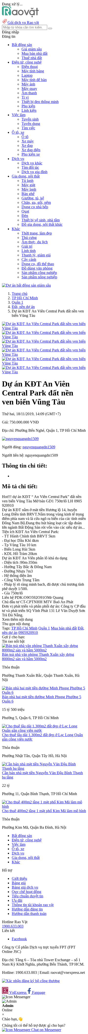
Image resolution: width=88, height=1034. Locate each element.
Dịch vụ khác (32, 163)
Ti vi (25, 97)
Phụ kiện (28, 106)
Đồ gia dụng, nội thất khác (42, 224)
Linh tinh (29, 251)
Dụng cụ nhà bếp (35, 207)
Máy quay (29, 88)
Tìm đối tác (30, 167)
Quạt (25, 211)
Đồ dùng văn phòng (37, 268)
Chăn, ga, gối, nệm (36, 202)
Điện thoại (30, 67)
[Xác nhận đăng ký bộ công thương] (31, 981)
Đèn (25, 216)
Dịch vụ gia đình (34, 172)
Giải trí (27, 246)
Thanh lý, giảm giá (36, 255)
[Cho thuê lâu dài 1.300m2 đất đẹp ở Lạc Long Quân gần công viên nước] (44, 730)
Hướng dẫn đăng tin (27, 909)
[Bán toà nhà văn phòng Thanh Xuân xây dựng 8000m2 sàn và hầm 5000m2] (44, 650)
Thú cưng (29, 237)
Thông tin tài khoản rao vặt (33, 905)
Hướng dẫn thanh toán (29, 914)
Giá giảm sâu (32, 49)
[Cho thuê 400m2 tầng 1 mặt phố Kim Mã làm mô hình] (44, 806)
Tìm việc (28, 128)
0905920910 (28, 632)
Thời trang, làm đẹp (37, 233)
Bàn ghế (28, 194)
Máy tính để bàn (34, 80)
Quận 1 (17, 302)
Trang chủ (19, 293)
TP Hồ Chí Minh (25, 298)
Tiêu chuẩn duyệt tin (27, 896)
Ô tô (25, 137)
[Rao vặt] (20, 16)
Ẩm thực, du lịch (35, 242)
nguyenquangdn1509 (38, 447)
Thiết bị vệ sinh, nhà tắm (41, 220)
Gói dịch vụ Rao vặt (23, 22)
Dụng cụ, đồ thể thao (38, 264)
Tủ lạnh (27, 181)
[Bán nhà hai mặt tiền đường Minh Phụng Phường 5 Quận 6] (44, 692)
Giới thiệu (19, 878)
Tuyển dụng (31, 124)
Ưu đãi (17, 900)
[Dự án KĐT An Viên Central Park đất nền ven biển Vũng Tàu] (44, 328)
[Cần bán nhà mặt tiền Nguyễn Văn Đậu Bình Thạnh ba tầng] (44, 768)
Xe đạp (27, 145)
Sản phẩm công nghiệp (39, 273)
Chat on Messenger (45, 1030)
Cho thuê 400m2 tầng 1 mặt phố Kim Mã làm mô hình (44, 811)
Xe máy (28, 141)
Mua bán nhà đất (34, 53)
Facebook (19, 939)
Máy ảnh (28, 84)
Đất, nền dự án (23, 307)
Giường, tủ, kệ (33, 198)
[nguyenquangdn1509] (20, 439)
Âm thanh (29, 93)
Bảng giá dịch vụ (25, 887)
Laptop (27, 75)
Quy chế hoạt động (26, 892)
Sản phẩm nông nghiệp (39, 277)
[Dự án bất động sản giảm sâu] (26, 285)
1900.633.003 (12, 926)
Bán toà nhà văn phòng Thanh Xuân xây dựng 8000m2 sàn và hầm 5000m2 (38, 656)
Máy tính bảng (33, 71)
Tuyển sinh (30, 119)
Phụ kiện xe (31, 154)
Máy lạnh (29, 189)
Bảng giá (19, 883)
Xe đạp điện (31, 150)
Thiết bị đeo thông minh (40, 102)
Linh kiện (29, 110)
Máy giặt (28, 185)
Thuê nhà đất (32, 58)
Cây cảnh (29, 259)
